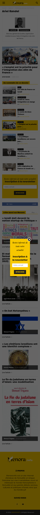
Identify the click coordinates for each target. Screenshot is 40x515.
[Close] (29, 239)
